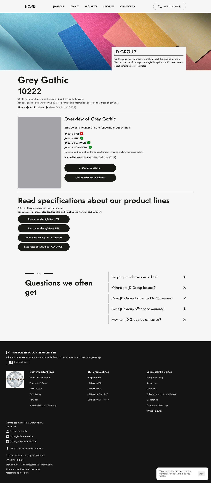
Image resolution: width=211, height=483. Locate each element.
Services (33, 399)
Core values (35, 388)
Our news (152, 388)
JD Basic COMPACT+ (98, 399)
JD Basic (92, 394)
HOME (30, 6)
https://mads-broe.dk (17, 472)
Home (21, 107)
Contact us (152, 399)
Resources (152, 383)
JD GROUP (59, 6)
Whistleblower (154, 410)
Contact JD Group (38, 383)
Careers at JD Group (157, 405)
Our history (35, 394)
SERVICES (108, 6)
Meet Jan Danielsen (39, 377)
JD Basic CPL (94, 383)
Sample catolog (155, 377)
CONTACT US (127, 6)
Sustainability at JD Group (43, 405)
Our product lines (98, 371)
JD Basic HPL (94, 388)
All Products (37, 107)
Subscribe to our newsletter (161, 394)
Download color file (91, 167)
